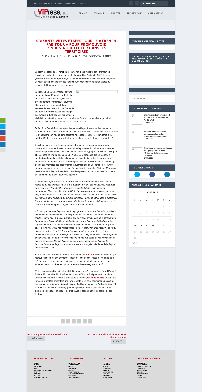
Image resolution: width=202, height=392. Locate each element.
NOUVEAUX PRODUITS (144, 366)
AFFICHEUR (72, 368)
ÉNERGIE (139, 372)
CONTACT (83, 3)
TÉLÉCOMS (106, 375)
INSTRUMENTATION (78, 374)
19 (147, 226)
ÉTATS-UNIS (38, 366)
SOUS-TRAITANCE (74, 377)
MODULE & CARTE (142, 370)
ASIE (35, 368)
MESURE (139, 375)
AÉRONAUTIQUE (108, 372)
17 (135, 226)
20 (153, 226)
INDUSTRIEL (106, 365)
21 (158, 226)
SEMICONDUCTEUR (74, 363)
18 (141, 226)
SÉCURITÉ (106, 370)
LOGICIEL (71, 370)
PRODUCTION (141, 377)
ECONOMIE (98, 13)
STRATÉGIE (37, 374)
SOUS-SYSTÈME (73, 372)
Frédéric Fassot (58, 56)
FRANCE (83, 13)
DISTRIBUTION (141, 363)
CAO (69, 374)
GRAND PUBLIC (107, 377)
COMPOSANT (141, 368)
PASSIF (70, 366)
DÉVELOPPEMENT (142, 374)
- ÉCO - (85, 56)
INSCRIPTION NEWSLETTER (48, 3)
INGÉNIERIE (72, 375)
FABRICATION (95, 56)
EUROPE (36, 365)
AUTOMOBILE (107, 368)
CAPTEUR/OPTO (73, 365)
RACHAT (37, 372)
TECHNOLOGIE (134, 13)
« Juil (134, 243)
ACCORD (37, 375)
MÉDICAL (106, 366)
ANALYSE (115, 13)
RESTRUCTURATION (40, 377)
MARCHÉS (48, 370)
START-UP (106, 363)
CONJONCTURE (39, 370)
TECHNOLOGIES (142, 365)
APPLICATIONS (155, 13)
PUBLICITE (70, 3)
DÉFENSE (106, 374)
